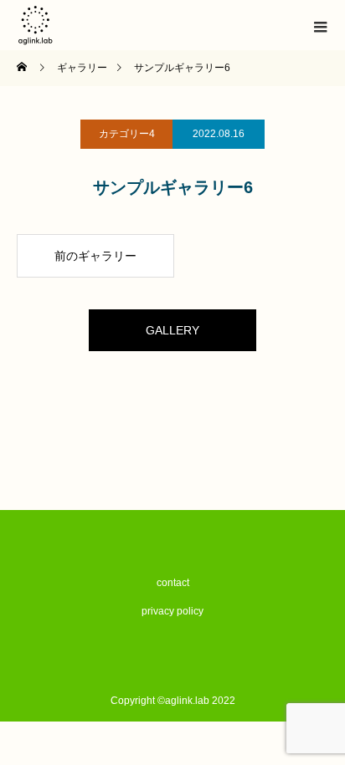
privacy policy (172, 611)
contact (173, 583)
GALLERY (172, 330)
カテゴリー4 (127, 134)
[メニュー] (320, 25)
